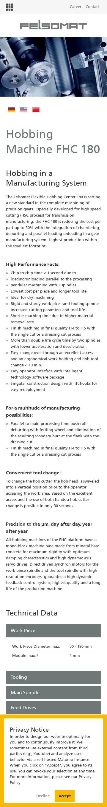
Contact (93, 6)
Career (75, 6)
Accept (65, 796)
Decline (43, 796)
